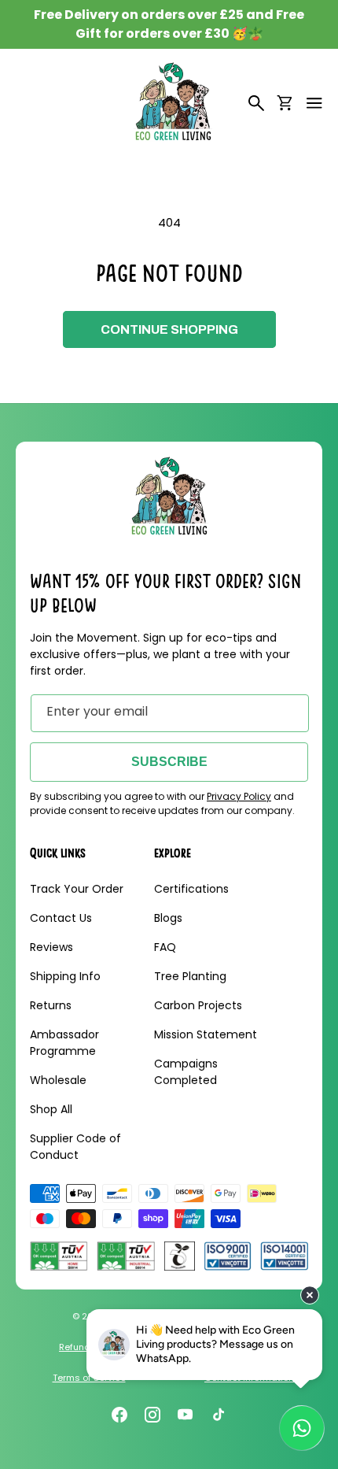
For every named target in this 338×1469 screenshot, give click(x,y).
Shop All (51, 1109)
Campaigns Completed (186, 1072)
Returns (51, 1005)
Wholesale (58, 1080)
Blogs (168, 918)
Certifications (191, 889)
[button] (314, 103)
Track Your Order (76, 889)
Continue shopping (169, 329)
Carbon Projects (198, 1005)
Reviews (51, 947)
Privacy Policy (239, 796)
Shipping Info (65, 976)
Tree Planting (190, 976)
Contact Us (61, 918)
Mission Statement (205, 1034)
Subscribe (169, 761)
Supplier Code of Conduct (75, 1146)
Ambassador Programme (64, 1043)
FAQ (165, 947)
